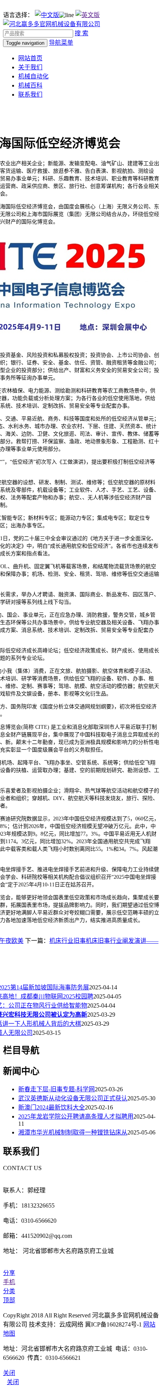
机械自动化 (33, 76)
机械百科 (30, 85)
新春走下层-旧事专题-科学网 (56, 1089)
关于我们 (30, 67)
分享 (9, 1273)
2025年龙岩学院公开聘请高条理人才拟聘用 (75, 1116)
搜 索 (81, 33)
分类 (9, 1291)
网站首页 (30, 58)
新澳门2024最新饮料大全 (51, 1107)
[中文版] (47, 15)
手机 (9, 1282)
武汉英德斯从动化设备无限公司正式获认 (72, 1098)
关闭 (13, 1382)
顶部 (9, 1300)
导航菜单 (61, 42)
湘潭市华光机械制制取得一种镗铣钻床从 (72, 1132)
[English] (87, 15)
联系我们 (30, 94)
